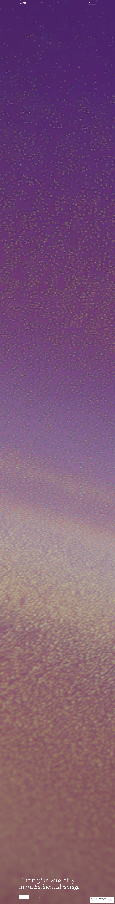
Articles (60, 3)
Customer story (52, 3)
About (65, 3)
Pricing (70, 3)
